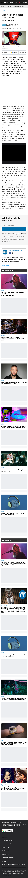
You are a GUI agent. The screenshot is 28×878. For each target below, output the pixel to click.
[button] (2, 2)
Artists (3, 10)
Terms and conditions (7, 844)
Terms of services (20, 233)
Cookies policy (5, 851)
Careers (4, 861)
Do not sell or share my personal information (13, 864)
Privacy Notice (22, 235)
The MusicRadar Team (14, 24)
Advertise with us (6, 854)
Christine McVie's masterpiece (16, 6)
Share (5, 52)
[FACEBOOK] (10, 253)
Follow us (15, 52)
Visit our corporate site (14, 825)
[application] (14, 152)
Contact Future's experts (8, 840)
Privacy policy (5, 847)
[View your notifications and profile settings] (16, 2)
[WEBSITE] (13, 253)
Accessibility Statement (8, 857)
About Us (4, 837)
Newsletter (23, 52)
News (3, 24)
